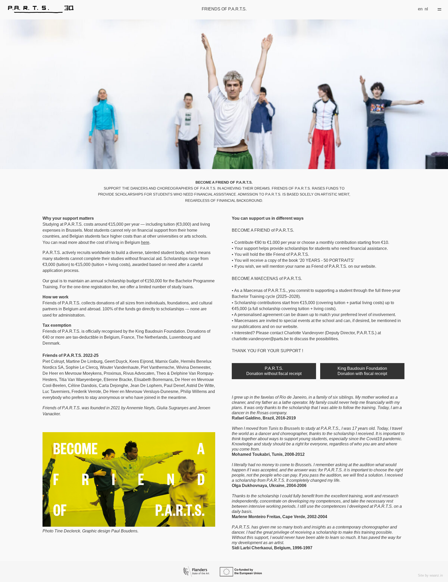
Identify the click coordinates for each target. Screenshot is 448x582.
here (145, 242)
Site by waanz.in (430, 575)
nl (426, 9)
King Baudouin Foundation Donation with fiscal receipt (362, 371)
